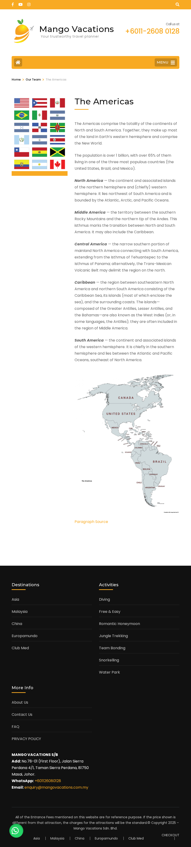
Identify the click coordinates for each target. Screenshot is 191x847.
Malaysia (19, 611)
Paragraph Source (91, 521)
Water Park (109, 672)
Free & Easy (109, 611)
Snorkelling (109, 660)
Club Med (20, 648)
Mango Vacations (76, 29)
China (17, 623)
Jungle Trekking (113, 636)
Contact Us (22, 714)
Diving (104, 599)
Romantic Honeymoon (119, 623)
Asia (15, 599)
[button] (16, 831)
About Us (20, 702)
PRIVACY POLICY (26, 738)
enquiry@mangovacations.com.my (56, 787)
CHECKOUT (170, 835)
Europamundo (25, 636)
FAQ (15, 726)
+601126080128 (48, 780)
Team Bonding (112, 648)
